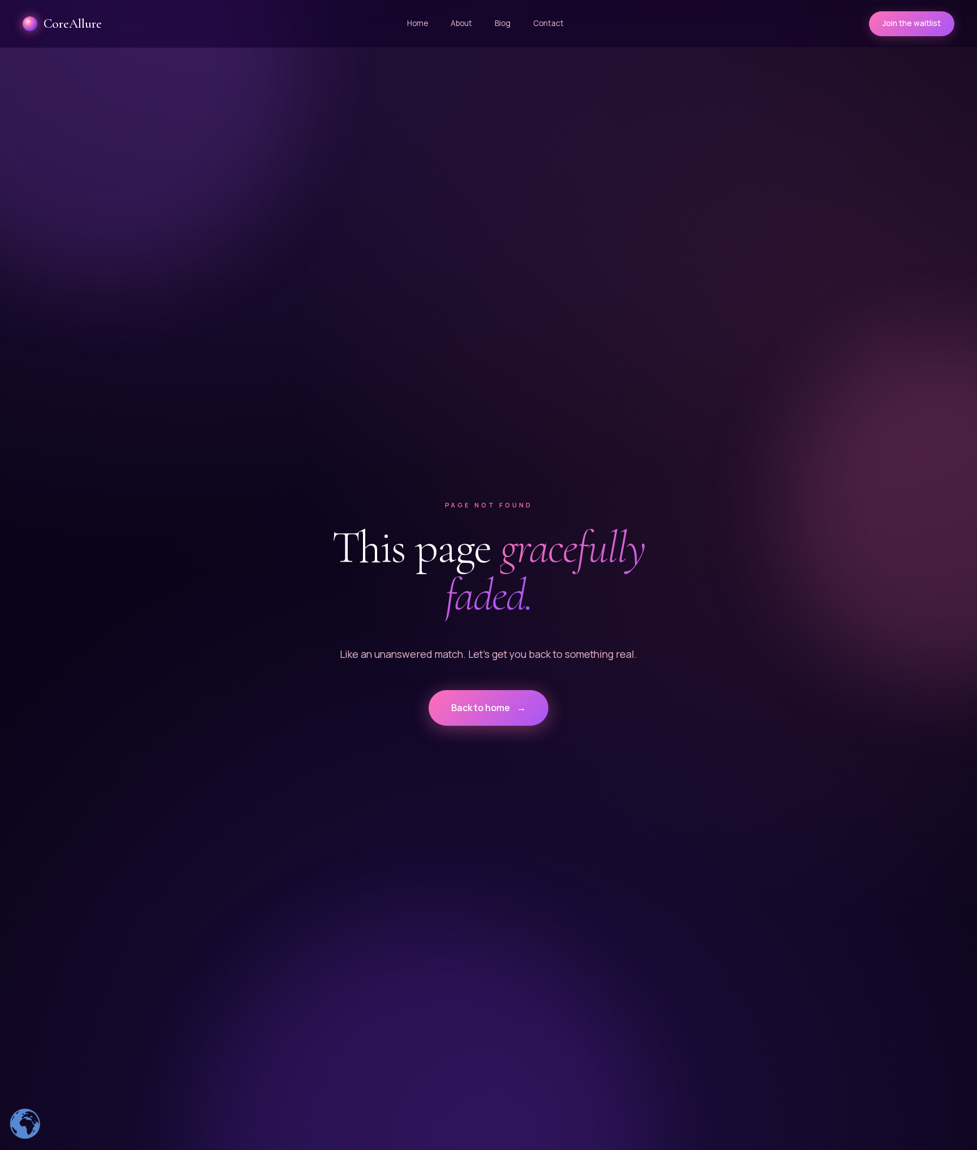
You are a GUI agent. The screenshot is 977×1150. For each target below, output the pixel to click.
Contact (548, 23)
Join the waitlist (912, 23)
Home (417, 23)
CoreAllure (73, 24)
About (461, 23)
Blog (503, 23)
